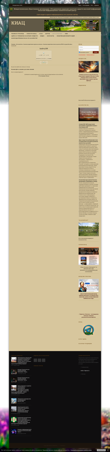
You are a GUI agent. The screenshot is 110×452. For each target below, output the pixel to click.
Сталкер (49, 58)
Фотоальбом (19, 44)
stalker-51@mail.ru (85, 370)
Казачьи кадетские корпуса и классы (32, 44)
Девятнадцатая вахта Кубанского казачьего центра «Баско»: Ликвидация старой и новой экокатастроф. (23, 409)
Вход (80, 5)
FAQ (92, 5)
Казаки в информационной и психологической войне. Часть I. (24, 430)
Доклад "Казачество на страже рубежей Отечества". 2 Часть (23, 371)
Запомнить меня (84, 52)
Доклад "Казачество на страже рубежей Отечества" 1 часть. (23, 379)
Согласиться (101, 450)
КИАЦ (18, 23)
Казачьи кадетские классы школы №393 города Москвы (57, 44)
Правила (96, 5)
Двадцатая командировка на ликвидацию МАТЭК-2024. (24, 400)
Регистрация (86, 5)
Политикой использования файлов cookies (81, 450)
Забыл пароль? (90, 54)
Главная (13, 44)
